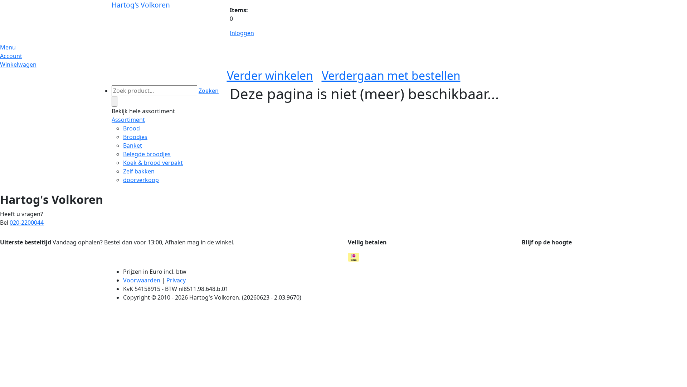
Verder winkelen (270, 75)
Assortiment (128, 120)
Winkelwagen (18, 64)
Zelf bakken (139, 171)
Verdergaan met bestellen (391, 75)
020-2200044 (27, 222)
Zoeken (209, 91)
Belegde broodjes (147, 154)
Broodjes (135, 137)
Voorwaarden (141, 280)
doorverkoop (141, 180)
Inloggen (242, 33)
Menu (8, 47)
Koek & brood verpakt (153, 163)
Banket (132, 145)
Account (11, 56)
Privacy (176, 280)
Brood (131, 128)
